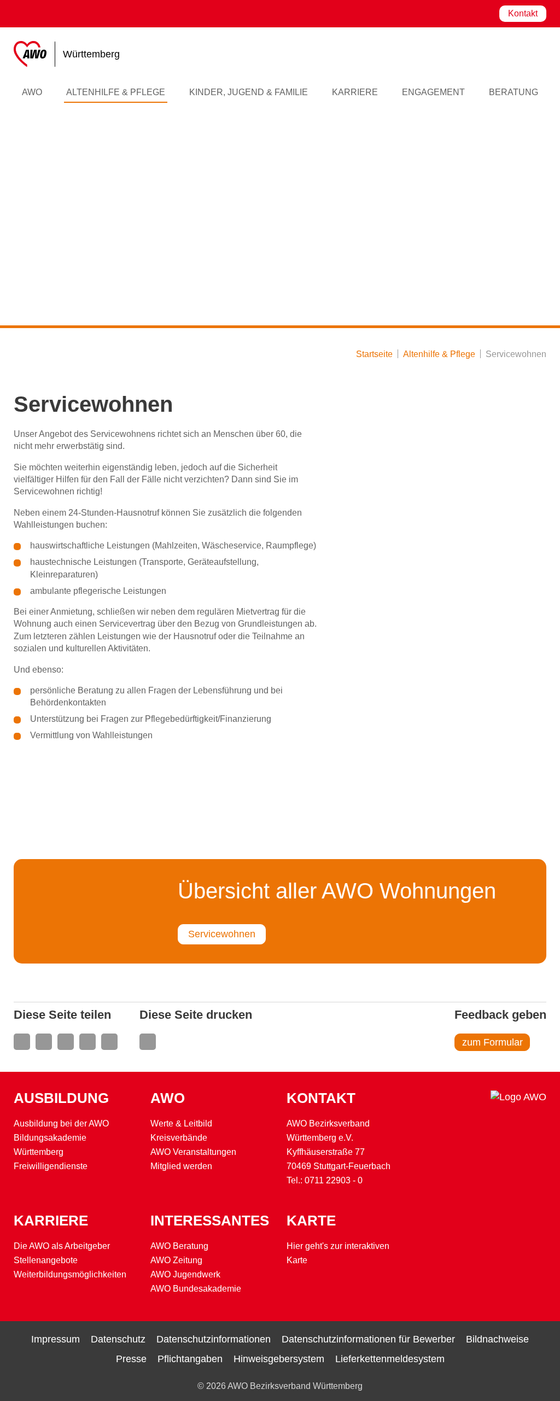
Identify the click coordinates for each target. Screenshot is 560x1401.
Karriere (355, 92)
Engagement (433, 92)
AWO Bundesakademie (195, 1288)
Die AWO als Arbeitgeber (62, 1246)
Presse (131, 1358)
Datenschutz (118, 1339)
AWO (32, 92)
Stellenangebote (46, 1260)
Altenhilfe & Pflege (115, 92)
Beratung (513, 92)
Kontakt (523, 13)
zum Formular (492, 1042)
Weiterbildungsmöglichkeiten (70, 1274)
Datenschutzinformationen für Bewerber (368, 1339)
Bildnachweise (497, 1339)
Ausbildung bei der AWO (61, 1123)
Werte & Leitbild (181, 1123)
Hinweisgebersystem (279, 1358)
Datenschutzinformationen (213, 1339)
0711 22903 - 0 (334, 1180)
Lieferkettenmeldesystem (390, 1358)
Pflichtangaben (190, 1358)
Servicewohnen (221, 934)
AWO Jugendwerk (185, 1274)
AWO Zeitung (176, 1260)
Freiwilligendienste (51, 1166)
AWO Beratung (179, 1246)
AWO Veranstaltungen (193, 1152)
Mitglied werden (181, 1166)
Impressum (55, 1339)
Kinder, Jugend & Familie (248, 92)
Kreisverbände (178, 1137)
